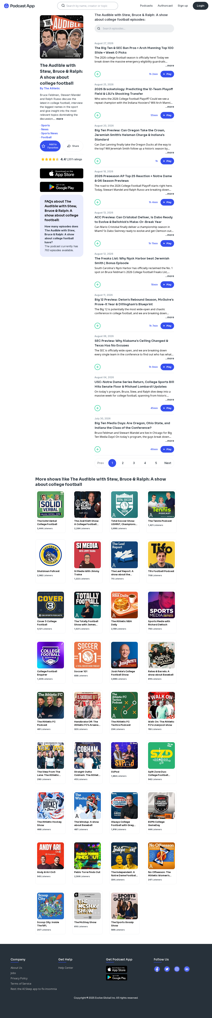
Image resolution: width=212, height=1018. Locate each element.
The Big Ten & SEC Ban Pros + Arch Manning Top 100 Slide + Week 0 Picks (134, 50)
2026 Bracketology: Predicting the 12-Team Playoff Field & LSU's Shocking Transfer (134, 91)
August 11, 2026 (104, 295)
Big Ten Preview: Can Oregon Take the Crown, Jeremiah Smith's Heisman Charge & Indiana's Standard (130, 134)
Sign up (183, 5)
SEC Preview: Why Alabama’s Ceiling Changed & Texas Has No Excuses (131, 343)
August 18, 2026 (104, 171)
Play (168, 74)
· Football (46, 137)
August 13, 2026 (104, 212)
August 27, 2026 (104, 43)
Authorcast (165, 5)
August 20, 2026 (104, 125)
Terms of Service (21, 983)
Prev (100, 463)
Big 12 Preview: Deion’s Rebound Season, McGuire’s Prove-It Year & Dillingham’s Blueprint (134, 302)
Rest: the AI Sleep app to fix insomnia (34, 989)
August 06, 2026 (104, 336)
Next (167, 463)
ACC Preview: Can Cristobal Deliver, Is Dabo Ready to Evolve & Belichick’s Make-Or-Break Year (134, 219)
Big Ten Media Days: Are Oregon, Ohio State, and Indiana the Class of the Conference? (132, 425)
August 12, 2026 (104, 253)
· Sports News (49, 133)
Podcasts (146, 5)
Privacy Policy (19, 978)
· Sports (45, 125)
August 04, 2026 (104, 377)
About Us (16, 968)
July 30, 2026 (102, 418)
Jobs (13, 973)
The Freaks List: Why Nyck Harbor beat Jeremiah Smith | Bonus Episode (132, 261)
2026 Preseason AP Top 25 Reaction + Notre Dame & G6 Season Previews (133, 178)
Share (75, 146)
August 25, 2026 (104, 84)
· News (44, 129)
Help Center (65, 968)
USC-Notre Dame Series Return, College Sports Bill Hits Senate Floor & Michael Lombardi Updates (134, 384)
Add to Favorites (53, 146)
